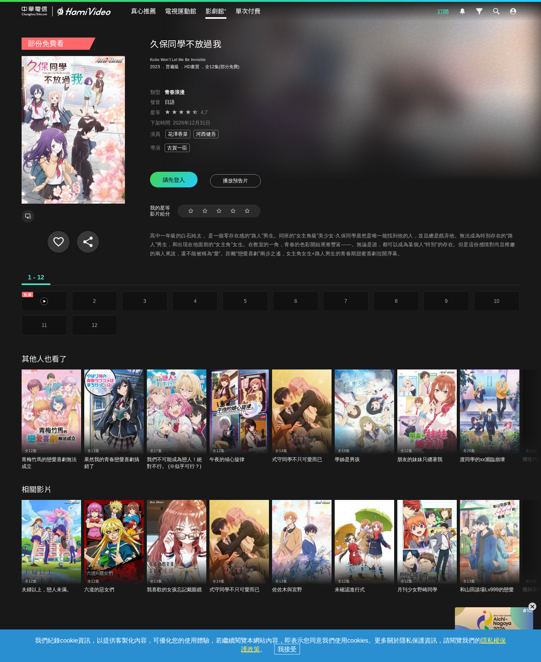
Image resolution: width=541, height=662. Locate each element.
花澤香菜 (178, 134)
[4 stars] (233, 211)
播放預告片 (235, 180)
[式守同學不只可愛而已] (302, 416)
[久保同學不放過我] (59, 242)
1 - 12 (36, 277)
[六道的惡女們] (114, 546)
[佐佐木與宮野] (302, 546)
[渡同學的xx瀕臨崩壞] (489, 416)
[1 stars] (191, 211)
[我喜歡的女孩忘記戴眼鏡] (176, 546)
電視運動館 (180, 10)
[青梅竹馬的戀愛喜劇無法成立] (51, 419)
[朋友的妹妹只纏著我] (427, 416)
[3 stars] (219, 211)
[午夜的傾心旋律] (239, 416)
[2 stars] (205, 211)
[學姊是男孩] (364, 416)
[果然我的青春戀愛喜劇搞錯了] (114, 419)
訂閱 (443, 11)
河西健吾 (206, 134)
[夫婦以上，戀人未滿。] (51, 546)
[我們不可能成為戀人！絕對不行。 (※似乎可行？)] (176, 419)
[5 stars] (247, 211)
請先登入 (173, 180)
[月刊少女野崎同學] (427, 546)
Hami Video (66, 11)
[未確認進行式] (364, 546)
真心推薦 (143, 10)
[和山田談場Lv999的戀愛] (489, 546)
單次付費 (247, 10)
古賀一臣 (177, 147)
